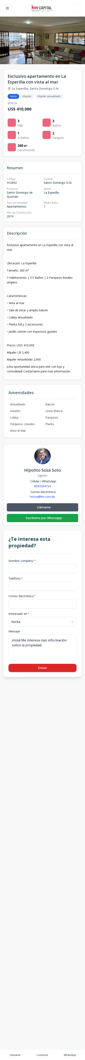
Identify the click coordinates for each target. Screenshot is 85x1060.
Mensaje (14, 631)
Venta (13, 96)
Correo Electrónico (22, 596)
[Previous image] (7, 40)
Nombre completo (21, 561)
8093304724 (42, 486)
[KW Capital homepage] (42, 8)
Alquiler (27, 96)
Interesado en (18, 614)
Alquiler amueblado (49, 96)
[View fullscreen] (77, 57)
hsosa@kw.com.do (42, 497)
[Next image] (77, 40)
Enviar (42, 668)
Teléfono (15, 578)
